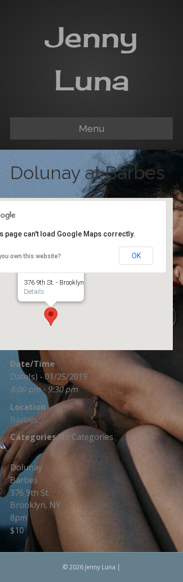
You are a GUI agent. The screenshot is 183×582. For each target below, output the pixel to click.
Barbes (24, 419)
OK (136, 256)
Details (34, 291)
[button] (50, 316)
